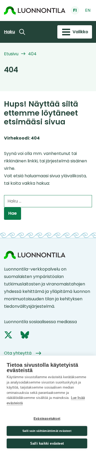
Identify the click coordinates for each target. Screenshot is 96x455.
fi (75, 10)
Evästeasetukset (47, 418)
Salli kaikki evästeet (47, 443)
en (87, 10)
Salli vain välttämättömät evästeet (46, 430)
